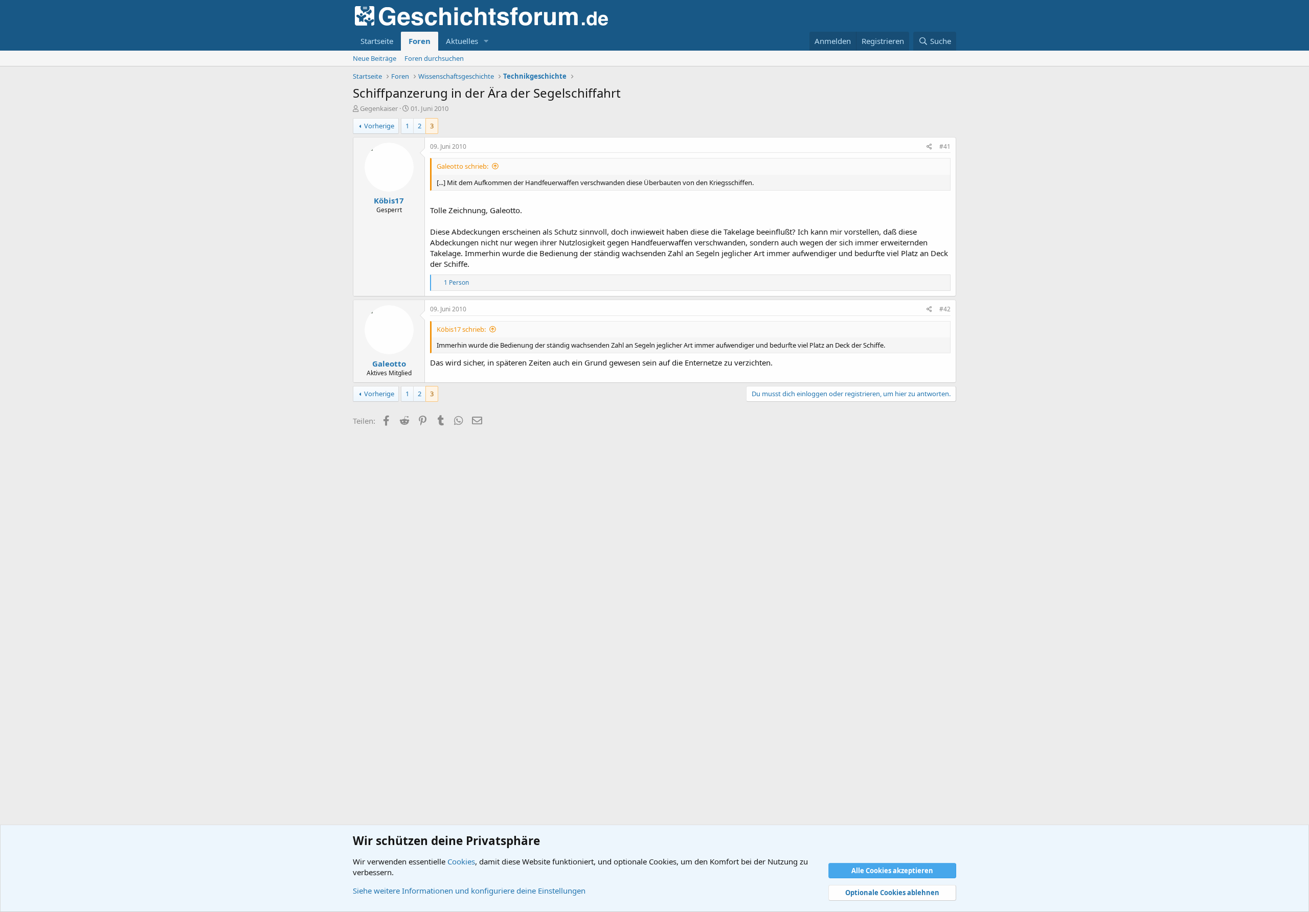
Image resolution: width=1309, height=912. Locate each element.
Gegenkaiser (379, 108)
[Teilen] (929, 147)
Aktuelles (462, 41)
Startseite (376, 41)
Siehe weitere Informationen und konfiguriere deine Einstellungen (469, 890)
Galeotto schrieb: (462, 166)
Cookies (461, 861)
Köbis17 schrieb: (461, 329)
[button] (486, 41)
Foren (420, 41)
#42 (945, 309)
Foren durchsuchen (434, 58)
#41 (945, 146)
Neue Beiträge (374, 58)
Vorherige (379, 125)
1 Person (456, 282)
